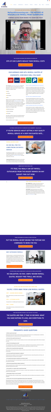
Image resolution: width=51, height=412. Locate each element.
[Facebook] (47, 0)
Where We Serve (35, 399)
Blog (40, 4)
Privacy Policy (41, 399)
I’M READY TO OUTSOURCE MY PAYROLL (25, 64)
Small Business (20, 4)
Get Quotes (47, 4)
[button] (16, 5)
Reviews (31, 4)
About (43, 4)
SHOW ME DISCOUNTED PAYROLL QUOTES (25, 136)
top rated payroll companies (17, 155)
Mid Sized (26, 4)
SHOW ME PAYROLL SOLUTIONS (25, 52)
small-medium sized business (15, 85)
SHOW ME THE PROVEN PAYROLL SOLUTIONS (25, 122)
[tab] (25, 334)
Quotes (32, 399)
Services (15, 4)
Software (35, 4)
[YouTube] (49, 0)
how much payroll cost (31, 194)
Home (11, 4)
